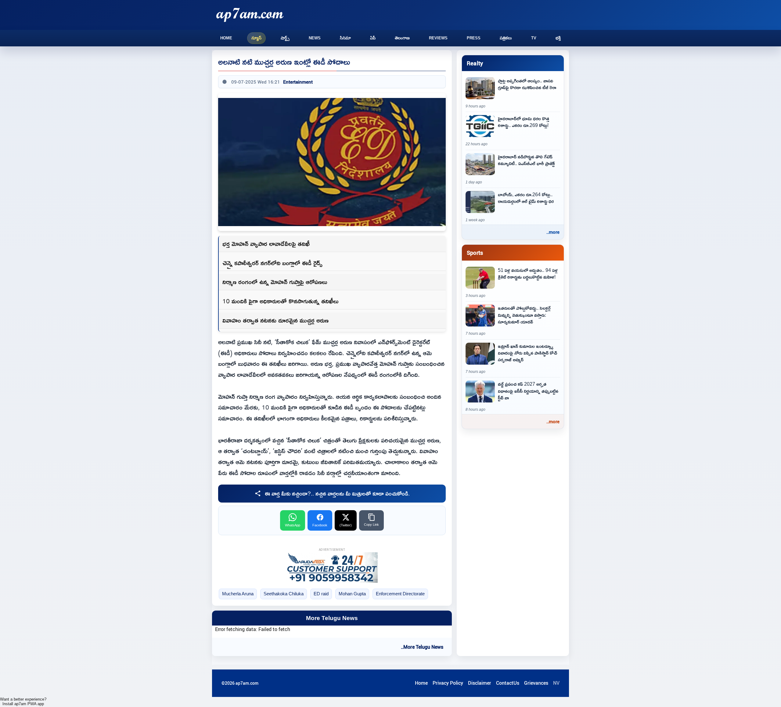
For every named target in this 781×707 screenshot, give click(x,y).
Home (226, 38)
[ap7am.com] (249, 15)
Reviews (438, 38)
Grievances (536, 683)
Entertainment (298, 82)
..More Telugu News (422, 647)
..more (553, 232)
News (315, 38)
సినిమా (345, 38)
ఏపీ (373, 38)
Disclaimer (479, 683)
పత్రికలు (506, 38)
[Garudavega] (332, 567)
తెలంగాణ (402, 38)
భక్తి (558, 38)
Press (473, 38)
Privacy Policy (448, 683)
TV (533, 38)
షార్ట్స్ (285, 38)
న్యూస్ (256, 38)
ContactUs (507, 683)
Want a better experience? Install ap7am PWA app (23, 701)
